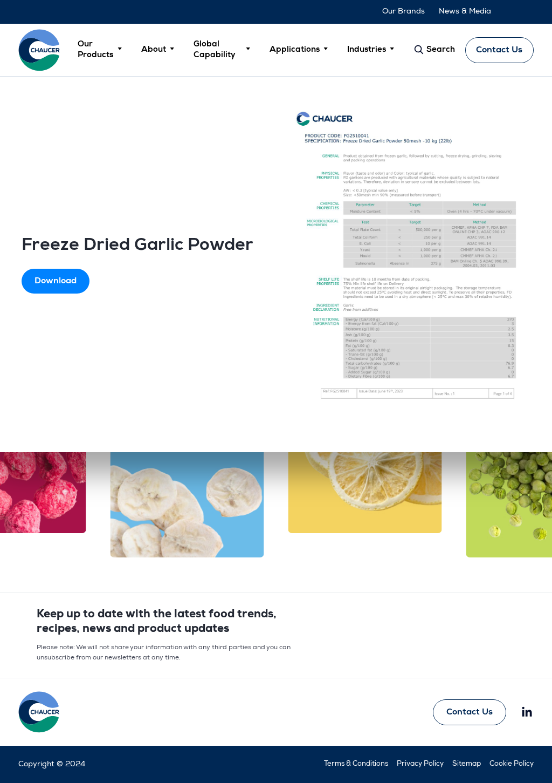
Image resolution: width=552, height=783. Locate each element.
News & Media (465, 12)
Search (439, 50)
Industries (366, 50)
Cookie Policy (511, 764)
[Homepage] (39, 50)
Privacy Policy (420, 764)
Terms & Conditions (356, 764)
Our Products (95, 49)
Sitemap (466, 764)
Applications (295, 50)
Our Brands (403, 12)
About (153, 50)
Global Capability (214, 49)
